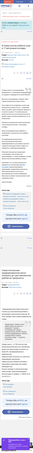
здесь (24, 218)
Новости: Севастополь (14, 12)
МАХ (21, 215)
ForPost (11, 60)
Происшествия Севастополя (16, 55)
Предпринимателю (13, 285)
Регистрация (19, 1)
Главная (4, 12)
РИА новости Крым (15, 287)
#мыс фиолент (14, 42)
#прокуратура (6, 42)
